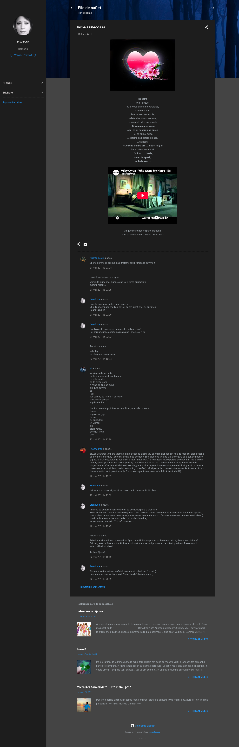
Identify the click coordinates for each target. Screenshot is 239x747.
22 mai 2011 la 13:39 (101, 495)
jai (91, 368)
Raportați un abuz (12, 102)
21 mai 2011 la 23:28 (101, 289)
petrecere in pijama (90, 611)
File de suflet (89, 8)
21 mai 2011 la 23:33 (101, 336)
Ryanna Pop (96, 448)
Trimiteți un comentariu (92, 586)
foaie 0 (81, 649)
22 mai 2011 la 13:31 (101, 476)
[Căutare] (213, 9)
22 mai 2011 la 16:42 (101, 557)
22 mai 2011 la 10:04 (101, 359)
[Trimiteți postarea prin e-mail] (85, 245)
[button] (206, 27)
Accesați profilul (23, 55)
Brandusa (95, 299)
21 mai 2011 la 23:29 (101, 314)
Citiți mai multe (198, 639)
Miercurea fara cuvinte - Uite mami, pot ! (104, 687)
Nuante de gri (97, 258)
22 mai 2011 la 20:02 (101, 579)
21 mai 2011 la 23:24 (101, 267)
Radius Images (154, 732)
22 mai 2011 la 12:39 (101, 439)
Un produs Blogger (144, 725)
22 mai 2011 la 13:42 (101, 526)
